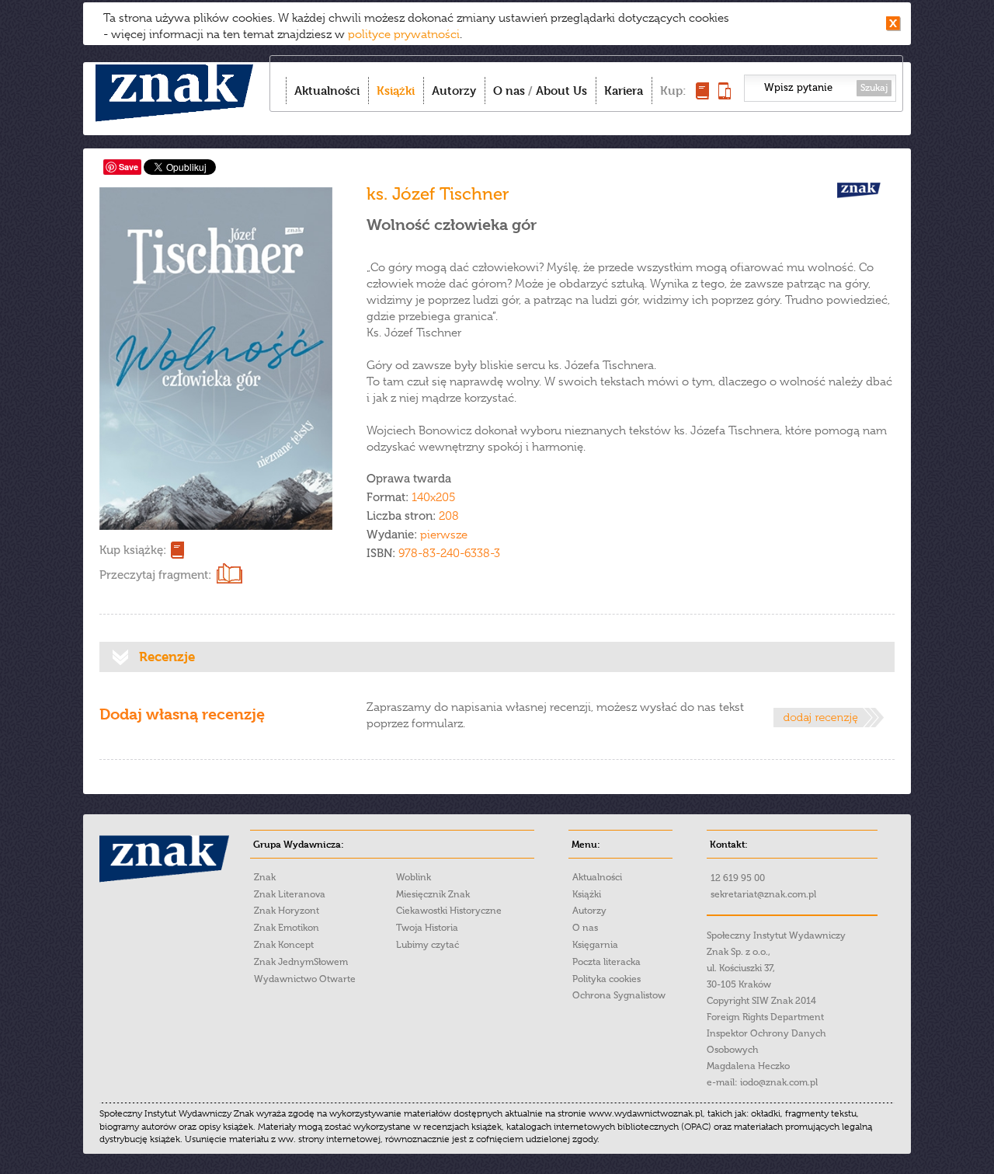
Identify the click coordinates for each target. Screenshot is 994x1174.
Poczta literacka (606, 961)
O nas (509, 90)
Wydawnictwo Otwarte (305, 979)
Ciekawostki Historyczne (449, 910)
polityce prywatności (404, 34)
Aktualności (327, 90)
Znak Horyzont (286, 910)
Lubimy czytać (427, 944)
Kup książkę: (132, 550)
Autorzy (454, 90)
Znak (265, 877)
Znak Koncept (284, 944)
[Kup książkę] (702, 95)
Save (128, 166)
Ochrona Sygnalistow (619, 995)
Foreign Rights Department (765, 1017)
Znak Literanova (289, 894)
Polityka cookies (606, 979)
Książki (396, 90)
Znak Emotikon (286, 927)
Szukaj (874, 87)
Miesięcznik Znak (433, 894)
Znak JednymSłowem (301, 961)
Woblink (413, 877)
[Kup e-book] (724, 95)
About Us (561, 90)
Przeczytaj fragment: (155, 575)
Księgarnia (595, 944)
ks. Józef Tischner (438, 193)
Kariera (623, 90)
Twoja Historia (427, 927)
